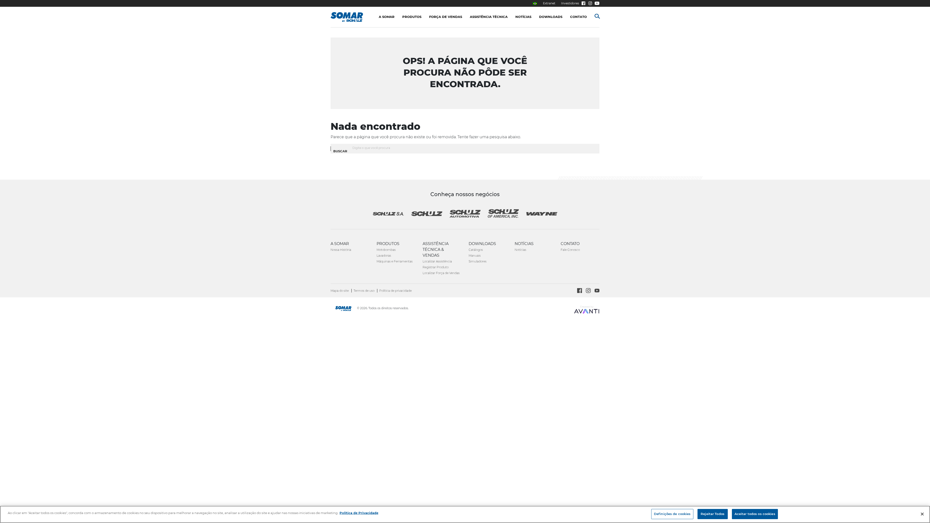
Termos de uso (364, 290)
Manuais (475, 255)
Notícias (520, 250)
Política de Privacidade (359, 513)
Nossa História (341, 250)
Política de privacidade (395, 290)
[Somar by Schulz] (343, 309)
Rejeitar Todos (712, 514)
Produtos (411, 17)
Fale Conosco (570, 250)
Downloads (550, 17)
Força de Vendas (445, 17)
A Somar (387, 17)
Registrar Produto (436, 267)
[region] (465, 514)
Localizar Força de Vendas (441, 273)
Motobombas (386, 250)
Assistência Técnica (489, 17)
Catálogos (476, 250)
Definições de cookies (672, 514)
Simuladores (478, 261)
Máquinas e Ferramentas (395, 261)
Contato (578, 17)
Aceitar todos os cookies (755, 514)
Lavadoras (384, 255)
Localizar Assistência (437, 261)
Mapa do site (340, 290)
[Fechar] (922, 514)
